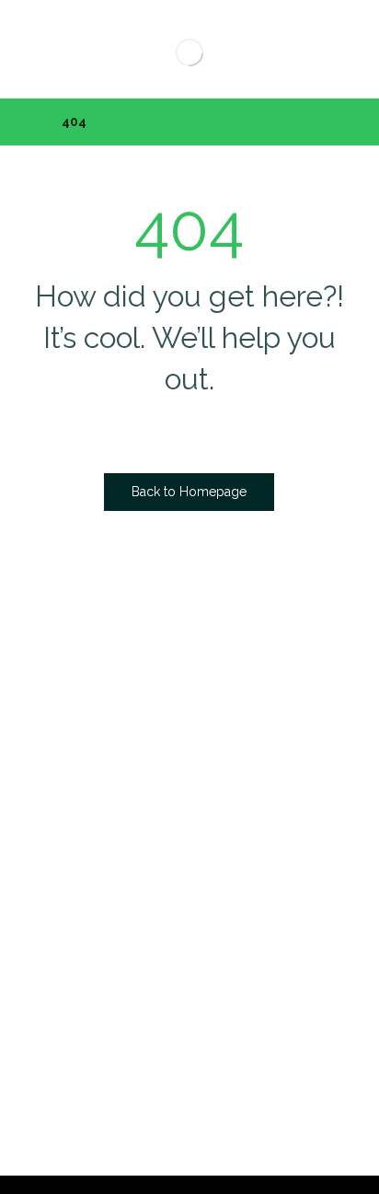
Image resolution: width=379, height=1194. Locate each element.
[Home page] (24, 121)
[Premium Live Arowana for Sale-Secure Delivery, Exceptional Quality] (189, 52)
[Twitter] (190, 767)
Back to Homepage (189, 491)
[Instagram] (227, 767)
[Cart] (40, 43)
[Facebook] (153, 767)
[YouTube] (264, 767)
